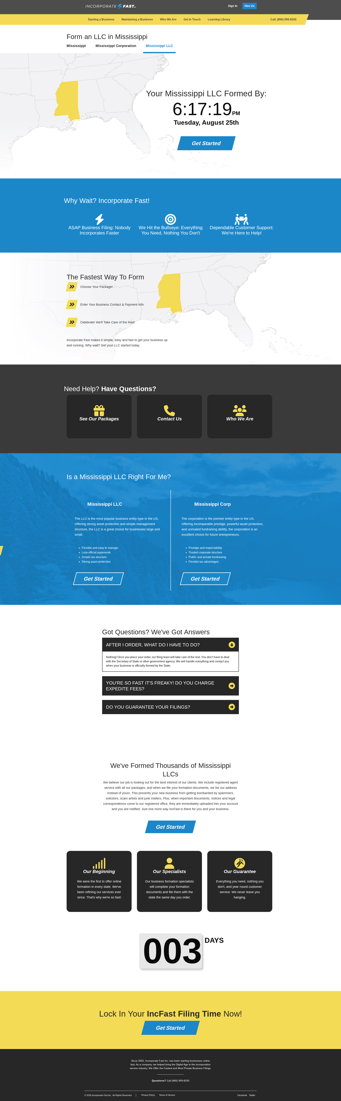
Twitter (252, 1095)
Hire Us (250, 5)
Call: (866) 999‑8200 (283, 19)
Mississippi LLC (159, 46)
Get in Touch (192, 19)
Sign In (232, 5)
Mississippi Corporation (116, 46)
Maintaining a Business (137, 19)
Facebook (242, 1095)
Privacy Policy (148, 1095)
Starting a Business (101, 19)
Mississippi (76, 46)
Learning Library (219, 19)
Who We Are (168, 19)
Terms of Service (167, 1095)
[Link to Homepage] (110, 6)
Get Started (206, 143)
